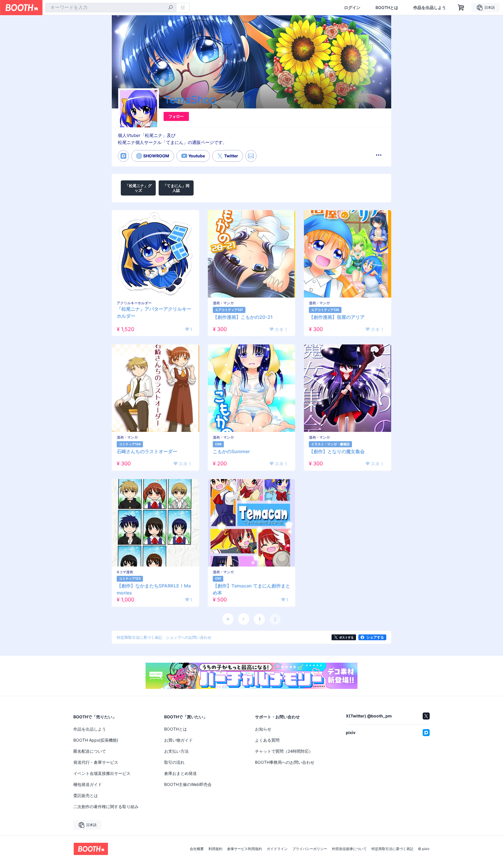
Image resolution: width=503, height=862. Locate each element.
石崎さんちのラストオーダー (147, 451)
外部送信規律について (349, 849)
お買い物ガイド (178, 740)
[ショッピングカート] (461, 7)
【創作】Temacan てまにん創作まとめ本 (251, 589)
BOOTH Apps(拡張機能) (95, 740)
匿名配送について (89, 751)
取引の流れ (174, 762)
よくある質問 (267, 740)
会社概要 (197, 849)
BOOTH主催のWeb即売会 (188, 784)
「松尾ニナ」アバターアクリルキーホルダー (154, 312)
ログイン (352, 8)
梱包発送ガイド (87, 784)
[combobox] (110, 7)
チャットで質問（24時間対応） (284, 751)
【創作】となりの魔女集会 (337, 451)
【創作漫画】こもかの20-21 (243, 317)
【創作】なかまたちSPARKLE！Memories (154, 589)
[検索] (170, 8)
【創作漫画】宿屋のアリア (337, 317)
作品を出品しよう (429, 8)
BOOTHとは (387, 8)
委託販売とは (85, 795)
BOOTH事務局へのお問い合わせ (284, 762)
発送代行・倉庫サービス (95, 762)
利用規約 (215, 849)
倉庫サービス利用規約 (244, 849)
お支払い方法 (176, 751)
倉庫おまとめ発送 (180, 773)
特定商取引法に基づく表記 (392, 849)
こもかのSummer (231, 451)
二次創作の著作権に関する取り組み (106, 806)
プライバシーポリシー (309, 849)
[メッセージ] (250, 156)
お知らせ (263, 728)
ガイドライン (277, 849)
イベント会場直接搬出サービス (101, 773)
